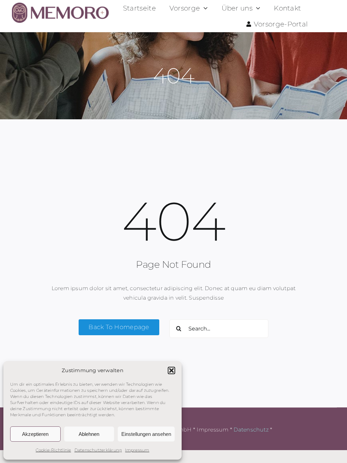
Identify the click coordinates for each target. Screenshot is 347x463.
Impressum (137, 449)
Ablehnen (89, 434)
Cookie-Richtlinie (53, 449)
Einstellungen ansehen (146, 434)
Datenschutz (251, 429)
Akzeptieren (35, 434)
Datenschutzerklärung (98, 449)
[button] (171, 370)
